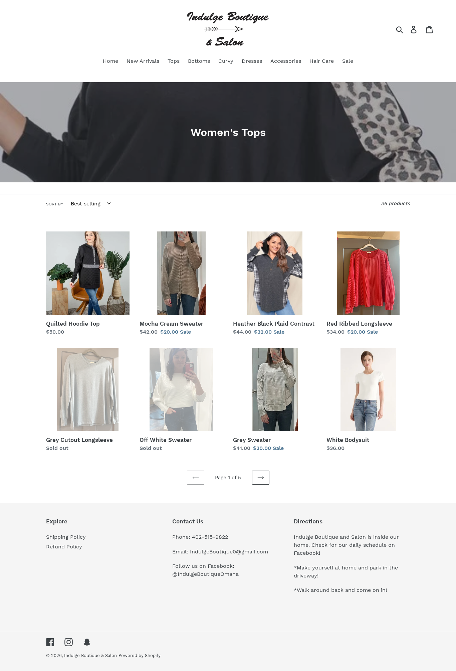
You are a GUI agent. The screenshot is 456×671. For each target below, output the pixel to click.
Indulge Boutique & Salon (90, 655)
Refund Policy (64, 546)
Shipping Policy (66, 537)
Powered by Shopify (140, 655)
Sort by (54, 204)
